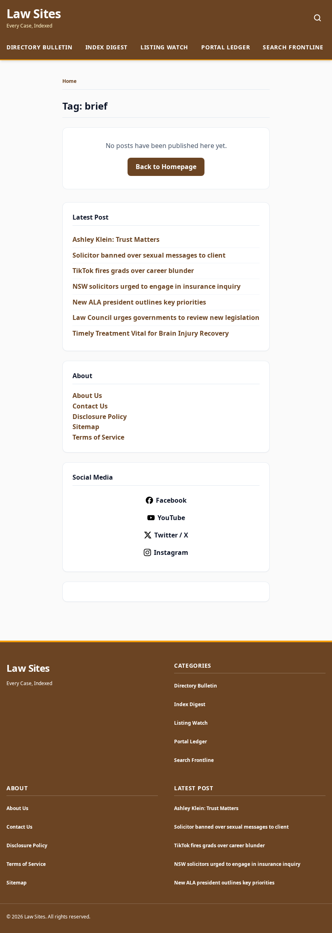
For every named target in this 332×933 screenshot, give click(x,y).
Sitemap (85, 426)
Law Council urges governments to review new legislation (166, 317)
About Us (87, 395)
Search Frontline (293, 47)
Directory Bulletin (39, 47)
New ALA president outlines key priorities (139, 302)
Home (69, 81)
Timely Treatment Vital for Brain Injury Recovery (150, 333)
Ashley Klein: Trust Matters (116, 239)
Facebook (171, 500)
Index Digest (106, 47)
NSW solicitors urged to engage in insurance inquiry (156, 286)
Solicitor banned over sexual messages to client (149, 255)
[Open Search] (317, 18)
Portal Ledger (225, 47)
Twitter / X (171, 535)
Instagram (171, 552)
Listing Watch (164, 47)
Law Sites (33, 13)
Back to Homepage (166, 166)
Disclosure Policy (99, 416)
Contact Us (90, 406)
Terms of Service (98, 437)
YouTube (171, 517)
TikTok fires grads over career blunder (133, 270)
